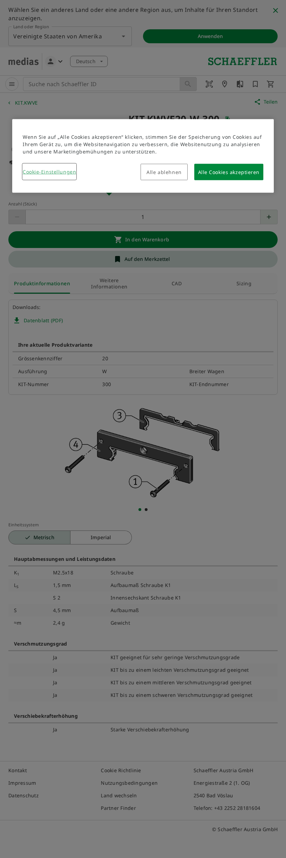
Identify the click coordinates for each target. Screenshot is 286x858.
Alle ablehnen (163, 172)
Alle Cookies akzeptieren (228, 172)
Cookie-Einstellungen (49, 171)
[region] (143, 156)
